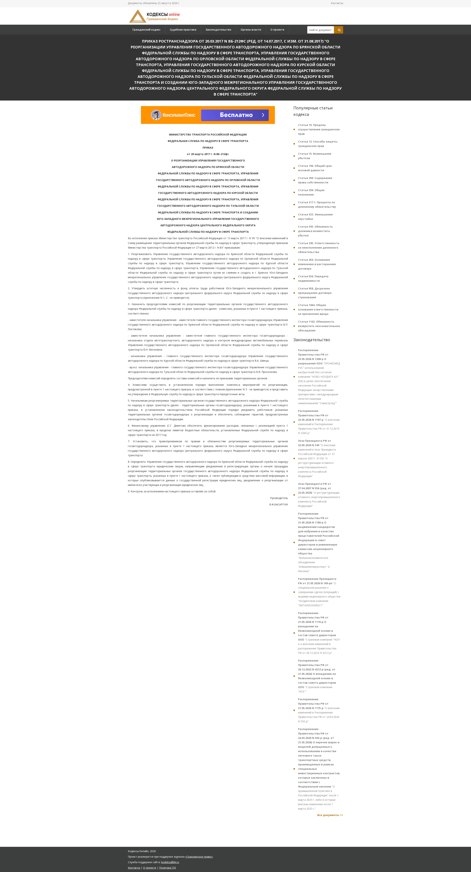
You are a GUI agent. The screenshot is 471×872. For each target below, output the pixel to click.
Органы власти (251, 29)
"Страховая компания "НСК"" (317, 676)
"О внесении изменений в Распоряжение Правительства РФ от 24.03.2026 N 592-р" (319, 710)
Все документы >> (330, 815)
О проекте (277, 29)
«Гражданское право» (199, 856)
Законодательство (218, 29)
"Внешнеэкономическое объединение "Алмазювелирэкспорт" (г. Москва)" (318, 542)
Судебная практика (183, 29)
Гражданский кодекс (146, 29)
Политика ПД (167, 867)
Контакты (337, 3)
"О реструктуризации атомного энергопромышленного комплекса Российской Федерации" (319, 495)
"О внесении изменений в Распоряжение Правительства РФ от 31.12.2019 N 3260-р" (319, 422)
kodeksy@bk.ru (170, 862)
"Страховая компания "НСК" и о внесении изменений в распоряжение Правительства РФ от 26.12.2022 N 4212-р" (319, 633)
